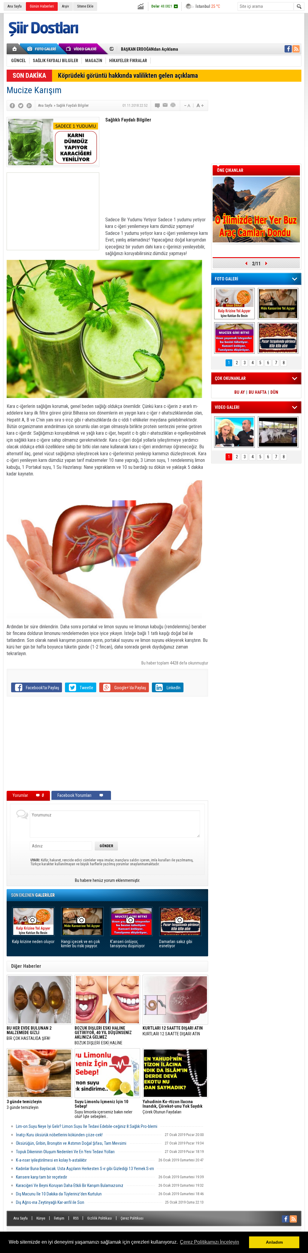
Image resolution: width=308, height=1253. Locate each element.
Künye (40, 1218)
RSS (76, 1218)
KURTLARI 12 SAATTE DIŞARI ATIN (173, 1031)
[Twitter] (20, 105)
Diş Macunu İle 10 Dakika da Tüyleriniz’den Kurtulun (59, 1193)
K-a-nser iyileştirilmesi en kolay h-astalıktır (51, 1160)
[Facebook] (12, 105)
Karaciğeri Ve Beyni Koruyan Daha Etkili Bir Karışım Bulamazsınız (69, 1185)
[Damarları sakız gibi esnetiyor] (278, 338)
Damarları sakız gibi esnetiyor (175, 943)
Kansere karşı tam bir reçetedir (41, 1177)
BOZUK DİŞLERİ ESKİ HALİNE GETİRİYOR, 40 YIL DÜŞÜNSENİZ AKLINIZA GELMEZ (103, 1035)
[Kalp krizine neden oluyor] (234, 303)
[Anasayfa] (15, 48)
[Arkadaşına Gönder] (165, 105)
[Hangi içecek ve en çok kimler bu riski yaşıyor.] (278, 303)
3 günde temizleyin (24, 1105)
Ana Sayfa (15, 6)
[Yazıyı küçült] (186, 105)
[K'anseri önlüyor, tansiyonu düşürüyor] (234, 338)
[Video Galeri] (81, 48)
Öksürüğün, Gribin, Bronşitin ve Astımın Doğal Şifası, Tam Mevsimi (71, 1143)
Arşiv (65, 6)
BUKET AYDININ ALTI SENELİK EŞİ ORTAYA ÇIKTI (163, 49)
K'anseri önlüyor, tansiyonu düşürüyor (127, 943)
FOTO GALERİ (226, 278)
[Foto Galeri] (42, 48)
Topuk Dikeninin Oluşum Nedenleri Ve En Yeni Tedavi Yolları (65, 1151)
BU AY (239, 392)
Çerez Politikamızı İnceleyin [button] (209, 1242)
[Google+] (29, 105)
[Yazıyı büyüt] (200, 105)
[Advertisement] (53, 211)
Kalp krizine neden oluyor (33, 941)
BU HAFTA (257, 392)
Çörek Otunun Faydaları (172, 1107)
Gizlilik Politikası (99, 1218)
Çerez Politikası (132, 1218)
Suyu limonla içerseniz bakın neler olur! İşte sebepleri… (103, 1109)
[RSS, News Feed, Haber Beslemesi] (296, 48)
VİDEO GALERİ (227, 407)
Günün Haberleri (42, 6)
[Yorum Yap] (157, 105)
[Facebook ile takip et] (288, 48)
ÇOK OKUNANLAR (230, 378)
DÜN (274, 392)
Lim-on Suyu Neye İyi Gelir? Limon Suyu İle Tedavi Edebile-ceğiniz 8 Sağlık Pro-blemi (86, 1126)
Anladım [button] (274, 1242)
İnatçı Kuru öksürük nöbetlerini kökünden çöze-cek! (59, 1134)
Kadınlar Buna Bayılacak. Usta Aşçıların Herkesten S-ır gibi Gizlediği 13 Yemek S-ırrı (85, 1168)
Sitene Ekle (85, 6)
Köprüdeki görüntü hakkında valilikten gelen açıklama (128, 75)
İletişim (59, 1218)
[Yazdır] (173, 105)
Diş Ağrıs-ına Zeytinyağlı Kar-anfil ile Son (50, 1202)
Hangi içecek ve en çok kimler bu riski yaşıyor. (80, 943)
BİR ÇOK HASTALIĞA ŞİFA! (29, 1033)
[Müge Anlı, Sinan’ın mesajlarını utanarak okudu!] (234, 432)
